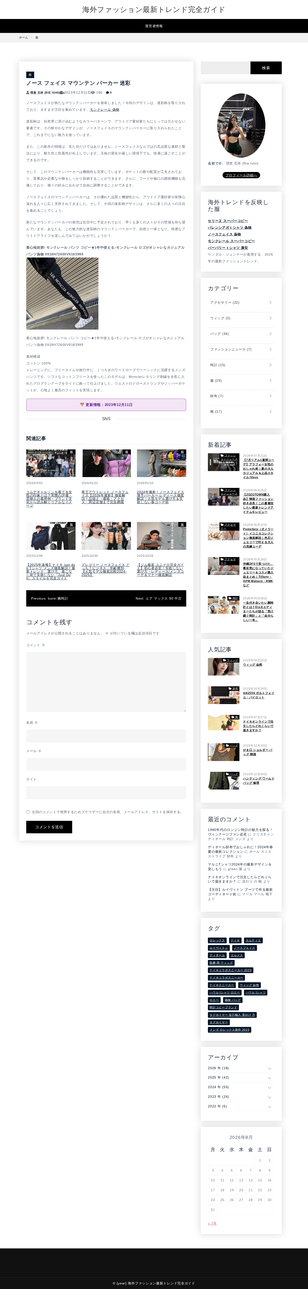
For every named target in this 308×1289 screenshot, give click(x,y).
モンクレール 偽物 (104, 109)
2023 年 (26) (218, 1097)
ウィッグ (219, 318)
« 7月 (212, 1223)
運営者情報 (154, 26)
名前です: (216, 163)
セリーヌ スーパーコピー (228, 221)
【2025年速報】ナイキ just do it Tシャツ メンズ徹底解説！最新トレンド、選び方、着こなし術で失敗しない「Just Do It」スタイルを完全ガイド (50, 571)
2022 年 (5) (217, 1106)
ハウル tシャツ (256, 992)
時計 (217, 365)
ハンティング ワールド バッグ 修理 (259, 781)
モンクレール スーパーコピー (231, 241)
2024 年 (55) (218, 1087)
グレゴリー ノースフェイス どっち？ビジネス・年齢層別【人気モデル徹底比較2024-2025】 (106, 570)
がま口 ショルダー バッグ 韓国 (257, 752)
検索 (266, 68)
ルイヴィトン (219, 948)
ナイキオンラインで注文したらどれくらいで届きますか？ (258, 726)
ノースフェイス (244, 948)
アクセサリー (224, 302)
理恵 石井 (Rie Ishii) (45, 92)
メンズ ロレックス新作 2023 (229, 1029)
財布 (216, 396)
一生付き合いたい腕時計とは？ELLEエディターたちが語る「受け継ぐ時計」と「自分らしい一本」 (258, 611)
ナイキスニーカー (222, 985)
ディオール (217, 955)
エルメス (237, 955)
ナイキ (235, 940)
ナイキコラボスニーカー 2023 (230, 970)
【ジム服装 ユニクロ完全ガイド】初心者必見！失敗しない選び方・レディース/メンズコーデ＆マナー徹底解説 (160, 570)
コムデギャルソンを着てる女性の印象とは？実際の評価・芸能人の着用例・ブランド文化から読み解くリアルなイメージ (49, 498)
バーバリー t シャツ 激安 (228, 248)
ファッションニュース (230, 349)
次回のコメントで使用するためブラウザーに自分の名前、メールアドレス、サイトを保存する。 (108, 812)
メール (34, 751)
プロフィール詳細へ (241, 175)
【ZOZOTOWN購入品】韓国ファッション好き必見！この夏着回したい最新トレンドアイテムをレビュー (258, 503)
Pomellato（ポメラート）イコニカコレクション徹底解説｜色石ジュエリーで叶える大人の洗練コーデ (258, 538)
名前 (32, 722)
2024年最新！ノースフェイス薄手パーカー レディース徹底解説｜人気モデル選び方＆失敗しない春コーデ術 (160, 497)
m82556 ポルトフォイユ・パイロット (258, 695)
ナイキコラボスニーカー (226, 977)
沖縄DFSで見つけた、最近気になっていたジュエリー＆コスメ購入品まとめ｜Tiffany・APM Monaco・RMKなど (258, 574)
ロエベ (214, 1000)
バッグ (219, 334)
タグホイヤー (219, 1022)
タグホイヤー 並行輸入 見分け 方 (232, 1015)
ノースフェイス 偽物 (224, 234)
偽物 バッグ (233, 1000)
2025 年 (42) (218, 1077)
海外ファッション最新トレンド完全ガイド (154, 9)
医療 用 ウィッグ (221, 962)
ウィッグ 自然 (252, 664)
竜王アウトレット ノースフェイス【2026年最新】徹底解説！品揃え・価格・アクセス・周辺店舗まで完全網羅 (105, 497)
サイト (31, 779)
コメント (35, 645)
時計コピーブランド (223, 1007)
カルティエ (253, 940)
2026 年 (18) (218, 1068)
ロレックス (217, 940)
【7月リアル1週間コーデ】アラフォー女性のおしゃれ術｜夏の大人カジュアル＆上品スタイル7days (258, 468)
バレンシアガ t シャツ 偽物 (230, 227)
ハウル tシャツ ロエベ (225, 992)
